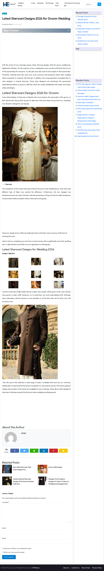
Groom (4, 13)
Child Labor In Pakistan (85, 102)
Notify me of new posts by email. (14, 552)
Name (4, 528)
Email (4, 538)
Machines (40, 3)
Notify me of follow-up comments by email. (17, 548)
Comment (5, 502)
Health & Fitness (21, 4)
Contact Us (75, 568)
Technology (50, 3)
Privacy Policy (97, 568)
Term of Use (85, 568)
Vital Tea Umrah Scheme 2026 (88, 106)
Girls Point (57, 4)
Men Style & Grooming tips (72, 4)
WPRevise (36, 568)
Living (33, 3)
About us (66, 568)
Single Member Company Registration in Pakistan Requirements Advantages (86, 118)
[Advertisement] (36, 48)
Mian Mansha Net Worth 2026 (87, 136)
